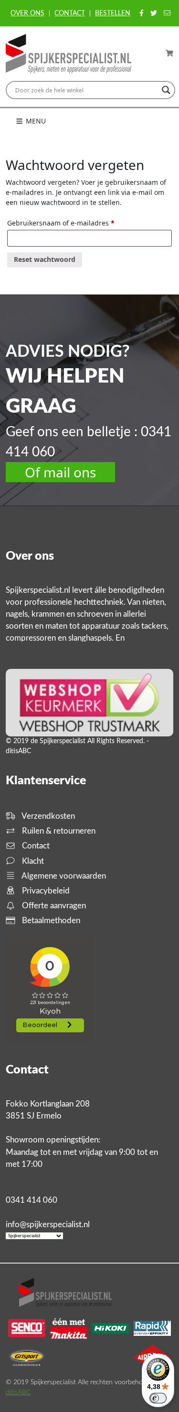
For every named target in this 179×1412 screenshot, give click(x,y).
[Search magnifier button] (166, 90)
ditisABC (18, 1392)
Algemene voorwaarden (63, 876)
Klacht (32, 861)
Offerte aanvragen (53, 906)
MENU (35, 120)
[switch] (158, 1398)
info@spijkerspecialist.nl (48, 1224)
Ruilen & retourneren (57, 831)
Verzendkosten (47, 816)
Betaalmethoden (50, 920)
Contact (69, 13)
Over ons (27, 13)
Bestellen (112, 13)
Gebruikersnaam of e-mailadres (71, 222)
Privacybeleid (45, 891)
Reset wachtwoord (44, 259)
